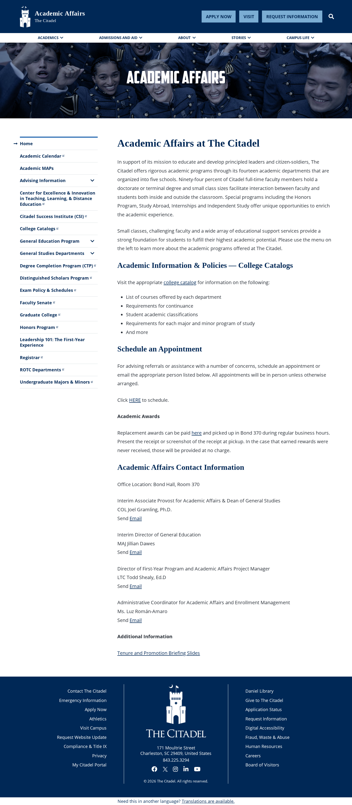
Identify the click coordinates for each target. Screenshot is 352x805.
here (197, 432)
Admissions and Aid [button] (118, 37)
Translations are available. (208, 801)
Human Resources (263, 746)
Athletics (98, 719)
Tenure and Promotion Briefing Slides (158, 653)
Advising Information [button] (43, 180)
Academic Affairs (60, 13)
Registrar (30, 357)
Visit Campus (93, 728)
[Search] (331, 16)
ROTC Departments (40, 370)
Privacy (99, 756)
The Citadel (166, 781)
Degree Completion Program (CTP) (56, 266)
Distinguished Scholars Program (54, 278)
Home (26, 143)
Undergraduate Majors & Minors (55, 382)
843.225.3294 (176, 760)
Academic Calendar (40, 156)
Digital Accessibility (264, 728)
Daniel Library (259, 691)
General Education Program (49, 241)
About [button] (184, 37)
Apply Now (218, 16)
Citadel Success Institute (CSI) (52, 216)
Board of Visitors (262, 765)
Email (136, 518)
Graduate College (38, 315)
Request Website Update (82, 737)
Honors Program (37, 327)
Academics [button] (48, 37)
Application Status (263, 709)
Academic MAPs (37, 168)
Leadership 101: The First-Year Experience (52, 342)
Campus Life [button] (298, 37)
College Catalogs (37, 228)
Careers (253, 756)
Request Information (292, 16)
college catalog (180, 282)
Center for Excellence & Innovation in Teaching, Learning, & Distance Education (57, 198)
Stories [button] (239, 37)
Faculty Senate (36, 302)
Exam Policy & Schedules (46, 290)
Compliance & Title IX (85, 746)
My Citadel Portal (89, 765)
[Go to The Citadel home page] (25, 16)
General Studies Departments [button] (52, 253)
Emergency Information (83, 700)
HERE (135, 400)
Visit (249, 16)
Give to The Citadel (264, 700)
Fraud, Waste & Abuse (267, 737)
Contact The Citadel (87, 691)
